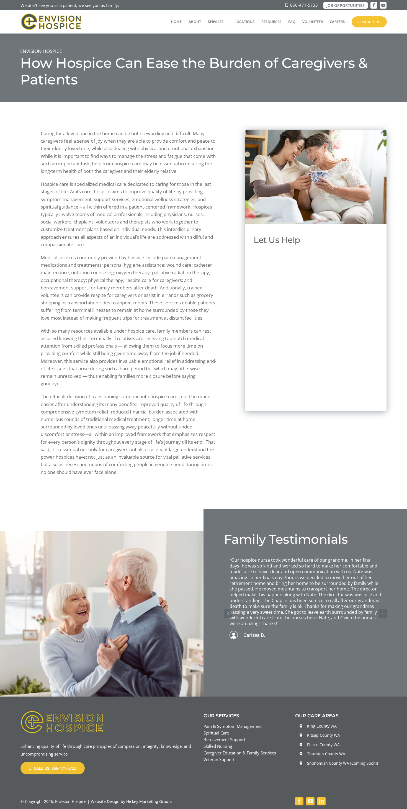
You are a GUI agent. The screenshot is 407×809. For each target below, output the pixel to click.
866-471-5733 (304, 5)
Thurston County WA (326, 753)
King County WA (322, 726)
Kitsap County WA (323, 735)
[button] (228, 613)
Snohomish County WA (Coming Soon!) (342, 763)
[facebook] (373, 5)
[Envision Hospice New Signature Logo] (51, 15)
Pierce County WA (323, 744)
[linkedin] (321, 801)
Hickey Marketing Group (148, 801)
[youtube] (383, 5)
